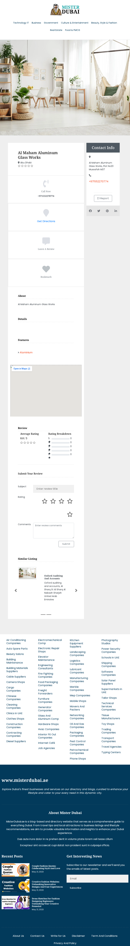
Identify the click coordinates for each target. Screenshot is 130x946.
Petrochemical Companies (79, 751)
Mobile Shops (78, 701)
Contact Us (37, 936)
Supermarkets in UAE (111, 690)
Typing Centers (111, 752)
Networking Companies (77, 716)
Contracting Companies (14, 734)
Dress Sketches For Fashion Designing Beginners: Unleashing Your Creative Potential (46, 902)
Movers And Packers (77, 708)
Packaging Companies (77, 734)
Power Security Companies (110, 650)
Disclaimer (78, 936)
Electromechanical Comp (50, 641)
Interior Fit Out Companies (47, 736)
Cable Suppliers (16, 676)
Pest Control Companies (77, 742)
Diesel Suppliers (16, 741)
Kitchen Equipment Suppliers (76, 643)
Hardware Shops (48, 724)
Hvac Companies (48, 729)
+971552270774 (98, 181)
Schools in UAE (110, 657)
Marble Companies (77, 688)
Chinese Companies (13, 697)
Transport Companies (108, 739)
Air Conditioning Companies (16, 641)
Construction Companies (14, 725)
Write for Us (58, 936)
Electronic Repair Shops (48, 649)
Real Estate (56, 30)
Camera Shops (15, 682)
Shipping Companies (108, 664)
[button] (15, 590)
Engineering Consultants (45, 666)
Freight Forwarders (45, 692)
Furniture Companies (45, 700)
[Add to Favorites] (46, 271)
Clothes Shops (15, 719)
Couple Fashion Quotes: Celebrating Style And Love (46, 867)
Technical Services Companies (108, 706)
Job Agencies (46, 748)
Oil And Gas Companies (77, 725)
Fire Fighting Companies (45, 675)
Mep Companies (80, 695)
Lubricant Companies (77, 671)
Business (36, 22)
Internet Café (46, 743)
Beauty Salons (15, 654)
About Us (18, 936)
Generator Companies (45, 708)
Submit (66, 544)
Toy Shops (107, 724)
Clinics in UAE (14, 713)
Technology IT (21, 22)
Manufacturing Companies (79, 679)
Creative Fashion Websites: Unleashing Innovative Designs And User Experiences (47, 884)
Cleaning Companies (13, 706)
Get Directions (46, 221)
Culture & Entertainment (74, 22)
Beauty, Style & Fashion (104, 22)
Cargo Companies (13, 689)
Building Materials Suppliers (17, 669)
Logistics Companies (77, 662)
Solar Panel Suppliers (108, 682)
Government (51, 22)
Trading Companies (108, 731)
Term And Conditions (104, 936)
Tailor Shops (109, 698)
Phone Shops (78, 758)
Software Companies (108, 673)
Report (104, 198)
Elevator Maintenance (46, 658)
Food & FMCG (72, 30)
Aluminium (26, 352)
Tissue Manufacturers (110, 716)
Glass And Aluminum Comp (48, 717)
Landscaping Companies (77, 653)
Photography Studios (109, 641)
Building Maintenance (14, 661)
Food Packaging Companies (48, 683)
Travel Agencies (111, 747)
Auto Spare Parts (17, 648)
